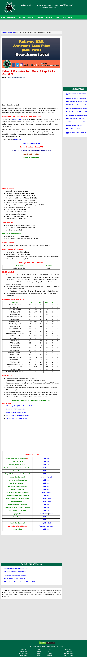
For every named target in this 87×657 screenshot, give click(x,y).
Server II (49, 477)
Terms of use (23, 655)
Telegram (42, 526)
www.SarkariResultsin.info (31, 143)
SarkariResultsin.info (56, 646)
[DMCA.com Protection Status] (46, 643)
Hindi (43, 492)
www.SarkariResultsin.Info (48, 8)
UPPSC (49, 653)
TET (49, 649)
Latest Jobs (17, 139)
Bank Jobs (68, 649)
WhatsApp (50, 526)
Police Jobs (68, 651)
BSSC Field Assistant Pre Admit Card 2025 (16, 418)
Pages (70, 17)
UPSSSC (49, 655)
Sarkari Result (17, 119)
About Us (23, 649)
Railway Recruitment (19, 77)
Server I (43, 477)
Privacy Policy (23, 653)
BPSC (39, 655)
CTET (49, 651)
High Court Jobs (68, 655)
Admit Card (11, 33)
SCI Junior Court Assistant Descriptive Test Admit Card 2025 (19, 582)
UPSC (39, 651)
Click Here (46, 474)
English (48, 492)
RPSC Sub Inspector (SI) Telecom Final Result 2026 (19, 406)
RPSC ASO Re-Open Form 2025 (74, 125)
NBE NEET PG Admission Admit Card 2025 (15, 575)
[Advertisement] (47, 25)
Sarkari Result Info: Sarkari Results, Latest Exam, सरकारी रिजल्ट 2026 (47, 5)
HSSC (39, 653)
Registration (44, 514)
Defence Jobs (68, 653)
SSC (39, 649)
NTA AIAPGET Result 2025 (73, 129)
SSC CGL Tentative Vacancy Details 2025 (14, 578)
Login (51, 514)
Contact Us (23, 651)
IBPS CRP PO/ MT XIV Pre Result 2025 (15, 409)
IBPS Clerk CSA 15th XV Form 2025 (75, 118)
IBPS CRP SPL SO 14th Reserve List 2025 (16, 412)
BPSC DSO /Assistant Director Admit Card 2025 (18, 415)
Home (4, 33)
